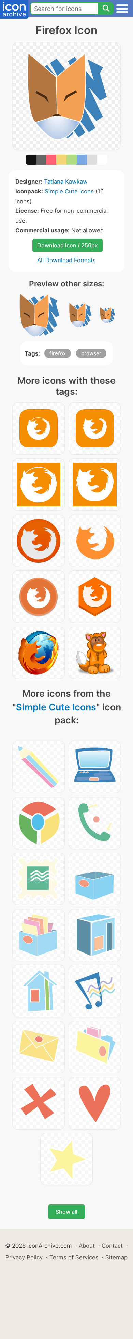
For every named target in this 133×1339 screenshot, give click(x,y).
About (87, 1245)
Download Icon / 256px (67, 245)
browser (91, 353)
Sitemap (116, 1257)
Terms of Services (74, 1257)
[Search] (106, 8)
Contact (112, 1245)
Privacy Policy (24, 1257)
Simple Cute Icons (69, 191)
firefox (57, 353)
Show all (66, 1211)
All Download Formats (66, 260)
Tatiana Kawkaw (66, 181)
